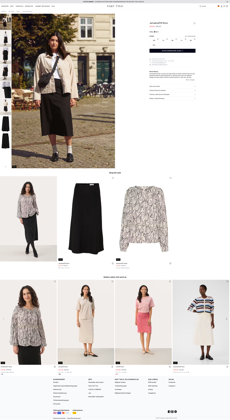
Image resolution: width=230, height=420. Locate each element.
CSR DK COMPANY (94, 389)
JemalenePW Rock (27, 11)
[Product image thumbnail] (5, 21)
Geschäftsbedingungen (74, 418)
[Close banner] (227, 1)
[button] (173, 86)
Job (89, 393)
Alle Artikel (11, 11)
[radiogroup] (173, 42)
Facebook (172, 382)
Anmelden (118, 389)
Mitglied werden (120, 382)
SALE (53, 6)
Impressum (57, 396)
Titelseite (3, 11)
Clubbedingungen (121, 386)
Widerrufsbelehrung (60, 393)
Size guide (56, 404)
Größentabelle (191, 36)
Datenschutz (57, 389)
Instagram (172, 386)
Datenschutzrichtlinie (59, 418)
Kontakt (55, 382)
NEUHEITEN (5, 6)
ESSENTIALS (19, 6)
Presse (150, 389)
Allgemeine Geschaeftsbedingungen (65, 386)
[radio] (154, 45)
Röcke (18, 11)
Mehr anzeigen (190, 80)
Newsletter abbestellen (96, 396)
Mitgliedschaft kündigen (123, 393)
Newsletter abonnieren (96, 382)
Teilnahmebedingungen (61, 400)
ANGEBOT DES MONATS (42, 6)
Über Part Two (93, 386)
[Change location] (218, 6)
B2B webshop (152, 386)
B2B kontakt (152, 382)
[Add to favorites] (194, 23)
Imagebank (152, 393)
